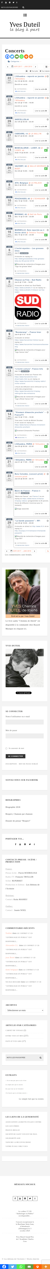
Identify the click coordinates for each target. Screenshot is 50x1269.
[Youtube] (7, 2)
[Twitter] (14, 2)
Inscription (11, 764)
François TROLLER (24, 877)
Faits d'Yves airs (14, 1041)
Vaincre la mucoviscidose (18, 1142)
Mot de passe (11, 730)
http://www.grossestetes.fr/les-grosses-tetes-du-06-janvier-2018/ (30, 260)
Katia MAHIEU (21, 899)
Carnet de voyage (14, 1030)
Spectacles (21, 91)
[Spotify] (11, 2)
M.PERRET (17, 881)
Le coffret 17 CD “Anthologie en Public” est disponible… (19, 937)
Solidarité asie (13, 1138)
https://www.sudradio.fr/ (24, 288)
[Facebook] (3, 2)
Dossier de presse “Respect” (18, 821)
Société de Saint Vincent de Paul (21, 1134)
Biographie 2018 (13, 807)
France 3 (36, 496)
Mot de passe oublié (28, 764)
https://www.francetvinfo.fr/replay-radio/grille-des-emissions (28, 392)
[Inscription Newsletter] (18, 2)
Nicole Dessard (13, 982)
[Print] (26, 56)
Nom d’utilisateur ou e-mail (18, 716)
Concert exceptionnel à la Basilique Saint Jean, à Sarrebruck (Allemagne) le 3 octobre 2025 (25, 1226)
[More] (31, 56)
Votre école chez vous (17, 1146)
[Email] (17, 56)
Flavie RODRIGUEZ (27, 873)
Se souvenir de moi (16, 748)
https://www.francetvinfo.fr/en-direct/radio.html (26, 378)
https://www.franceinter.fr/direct (27, 340)
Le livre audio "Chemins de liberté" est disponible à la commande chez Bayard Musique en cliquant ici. (23, 625)
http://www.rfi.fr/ (38, 526)
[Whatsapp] (21, 56)
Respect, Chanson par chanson (19, 814)
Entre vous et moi (14, 1036)
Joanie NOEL (20, 910)
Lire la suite (40, 89)
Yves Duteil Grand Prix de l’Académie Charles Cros (25, 1239)
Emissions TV (22, 437)
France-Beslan (13, 1130)
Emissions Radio (23, 273)
